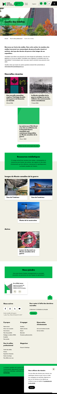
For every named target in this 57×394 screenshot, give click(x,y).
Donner (21, 330)
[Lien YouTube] (19, 309)
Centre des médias (7, 349)
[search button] (45, 3)
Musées (5, 351)
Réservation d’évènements (42, 323)
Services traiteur (40, 330)
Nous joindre (6, 339)
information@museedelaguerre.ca (14, 66)
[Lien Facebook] (5, 309)
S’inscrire (33, 313)
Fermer (31, 387)
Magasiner (34, 4)
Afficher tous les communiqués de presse (28, 146)
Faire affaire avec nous (8, 358)
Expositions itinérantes (8, 353)
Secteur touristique (7, 356)
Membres (22, 326)
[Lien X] (15, 309)
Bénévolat (22, 333)
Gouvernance (6, 330)
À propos (6, 322)
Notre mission (6, 326)
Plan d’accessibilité (7, 333)
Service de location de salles (43, 328)
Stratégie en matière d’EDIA (9, 335)
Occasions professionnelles (26, 335)
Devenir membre (26, 4)
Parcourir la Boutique (24, 347)
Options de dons (23, 328)
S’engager (23, 322)
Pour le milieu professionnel (8, 344)
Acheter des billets (17, 4)
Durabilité (5, 337)
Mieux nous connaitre (8, 328)
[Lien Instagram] (10, 309)
